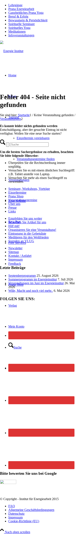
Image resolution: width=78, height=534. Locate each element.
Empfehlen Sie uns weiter (25, 218)
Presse (12, 207)
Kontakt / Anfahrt (19, 255)
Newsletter (15, 248)
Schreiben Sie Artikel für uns (27, 222)
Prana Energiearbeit (21, 9)
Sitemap (13, 252)
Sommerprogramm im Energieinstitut (32, 279)
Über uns (14, 204)
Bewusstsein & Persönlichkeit (27, 20)
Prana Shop (16, 196)
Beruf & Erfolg (18, 16)
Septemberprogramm (22, 275)
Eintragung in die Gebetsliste (27, 233)
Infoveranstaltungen (21, 35)
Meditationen (17, 31)
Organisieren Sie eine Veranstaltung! (32, 230)
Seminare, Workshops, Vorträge (29, 188)
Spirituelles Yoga (19, 28)
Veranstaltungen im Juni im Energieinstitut (36, 283)
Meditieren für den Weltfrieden (28, 237)
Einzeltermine (17, 192)
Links (12, 211)
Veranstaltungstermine (22, 200)
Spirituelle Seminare (21, 24)
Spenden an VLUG (21, 241)
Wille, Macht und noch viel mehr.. (30, 290)
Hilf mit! (14, 226)
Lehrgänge (15, 5)
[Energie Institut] (11, 51)
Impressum (15, 259)
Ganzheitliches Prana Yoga (25, 12)
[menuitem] (43, 5)
